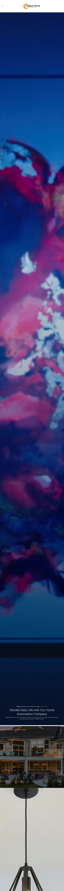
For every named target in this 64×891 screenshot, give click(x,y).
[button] (2, 6)
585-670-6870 (44, 706)
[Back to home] (32, 6)
